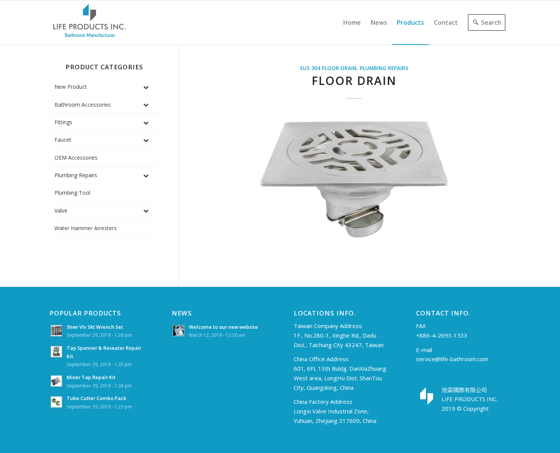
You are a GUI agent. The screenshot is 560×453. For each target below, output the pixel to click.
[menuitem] (352, 22)
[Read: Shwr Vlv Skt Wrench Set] (56, 331)
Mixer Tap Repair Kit (91, 377)
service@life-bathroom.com (452, 359)
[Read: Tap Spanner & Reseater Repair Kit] (56, 352)
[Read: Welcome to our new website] (179, 331)
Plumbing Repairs (384, 68)
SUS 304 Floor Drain (328, 68)
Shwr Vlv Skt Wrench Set (95, 326)
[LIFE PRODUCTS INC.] (90, 22)
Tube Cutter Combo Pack (96, 398)
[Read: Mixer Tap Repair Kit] (56, 381)
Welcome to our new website (223, 326)
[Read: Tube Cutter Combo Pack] (56, 402)
